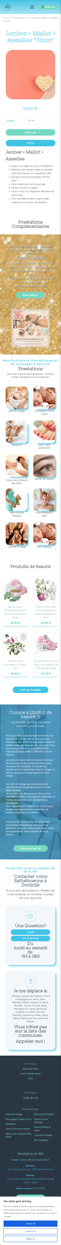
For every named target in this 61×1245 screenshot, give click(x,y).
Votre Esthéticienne (30, 1073)
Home (6, 17)
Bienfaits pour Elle (31, 1153)
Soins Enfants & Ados (42, 1129)
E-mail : (15, 1159)
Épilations (11, 1124)
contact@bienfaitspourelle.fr (35, 1159)
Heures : (30, 1175)
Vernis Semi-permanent (18, 1128)
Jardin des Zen (30, 1097)
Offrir (30, 143)
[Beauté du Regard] (44, 465)
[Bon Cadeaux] (44, 533)
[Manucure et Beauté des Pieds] (17, 465)
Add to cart (15, 626)
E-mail (30, 932)
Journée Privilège (43, 1135)
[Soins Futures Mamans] (17, 499)
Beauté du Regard (44, 1114)
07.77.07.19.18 (38, 1188)
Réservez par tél (30, 848)
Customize (30, 1231)
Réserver (30, 132)
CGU (30, 1078)
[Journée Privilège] (17, 533)
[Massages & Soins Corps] (44, 398)
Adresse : (31, 1165)
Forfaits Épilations (19, 17)
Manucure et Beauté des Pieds (18, 1135)
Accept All (30, 1223)
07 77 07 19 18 (30, 938)
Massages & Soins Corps (19, 1119)
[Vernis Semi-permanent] (44, 432)
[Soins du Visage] (17, 398)
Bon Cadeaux (41, 1140)
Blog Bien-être (30, 1068)
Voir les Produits (30, 689)
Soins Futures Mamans (41, 1121)
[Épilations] (17, 432)
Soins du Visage (14, 1114)
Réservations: (24, 1188)
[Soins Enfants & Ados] (44, 499)
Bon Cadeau (30, 295)
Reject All (30, 1239)
